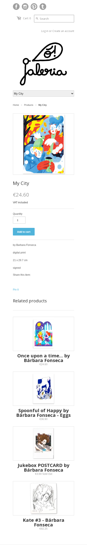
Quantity (17, 213)
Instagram (25, 6)
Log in (44, 31)
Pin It (16, 289)
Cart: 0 (27, 18)
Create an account (63, 31)
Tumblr (42, 6)
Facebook (16, 6)
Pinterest (34, 6)
